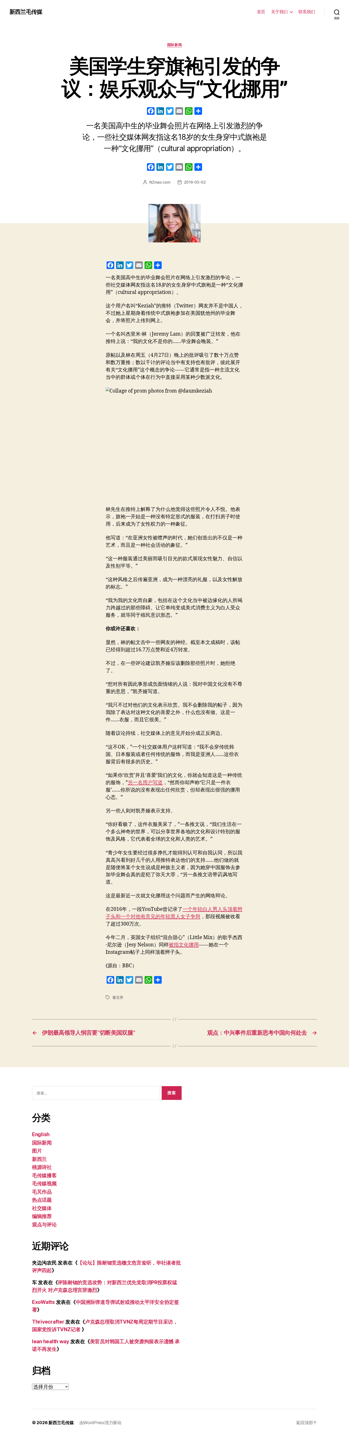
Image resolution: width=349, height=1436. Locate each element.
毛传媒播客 (44, 1175)
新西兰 (39, 1159)
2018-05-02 (195, 182)
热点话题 (42, 1200)
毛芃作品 (42, 1192)
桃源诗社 (42, 1167)
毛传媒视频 (44, 1183)
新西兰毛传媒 (25, 12)
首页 (261, 11)
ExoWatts (43, 1302)
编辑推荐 (42, 1216)
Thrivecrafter (48, 1322)
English (41, 1134)
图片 (37, 1151)
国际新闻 (174, 45)
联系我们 (306, 11)
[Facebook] (151, 111)
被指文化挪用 (184, 945)
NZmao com (159, 182)
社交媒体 (42, 1208)
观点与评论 (44, 1225)
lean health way (50, 1341)
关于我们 (279, 11)
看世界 (117, 997)
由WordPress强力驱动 (100, 1422)
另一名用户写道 (145, 782)
